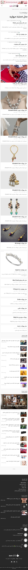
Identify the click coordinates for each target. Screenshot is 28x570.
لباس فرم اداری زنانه (22, 489)
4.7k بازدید (15, 310)
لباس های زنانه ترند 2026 (14, 359)
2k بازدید (15, 218)
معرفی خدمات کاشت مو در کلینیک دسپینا (11, 383)
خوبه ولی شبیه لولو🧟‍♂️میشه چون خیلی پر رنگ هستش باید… (12, 546)
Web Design (23, 482)
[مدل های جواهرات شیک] (14, 53)
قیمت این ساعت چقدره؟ (17, 535)
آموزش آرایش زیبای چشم (15, 517)
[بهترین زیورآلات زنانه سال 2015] (14, 74)
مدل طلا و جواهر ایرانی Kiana (20, 23)
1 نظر (25, 282)
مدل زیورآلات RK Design (21, 243)
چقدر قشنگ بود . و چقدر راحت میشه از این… (13, 540)
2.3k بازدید (15, 139)
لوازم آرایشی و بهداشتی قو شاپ (20, 491)
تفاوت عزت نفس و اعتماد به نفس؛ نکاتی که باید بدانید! (10, 456)
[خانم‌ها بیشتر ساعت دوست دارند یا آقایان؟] (23, 379)
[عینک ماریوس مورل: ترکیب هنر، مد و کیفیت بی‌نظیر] (23, 444)
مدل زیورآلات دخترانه (22, 326)
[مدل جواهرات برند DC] (14, 32)
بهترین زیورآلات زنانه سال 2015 (20, 84)
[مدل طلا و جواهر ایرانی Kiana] (14, 21)
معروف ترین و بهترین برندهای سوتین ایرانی (11, 449)
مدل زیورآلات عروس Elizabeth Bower (17, 110)
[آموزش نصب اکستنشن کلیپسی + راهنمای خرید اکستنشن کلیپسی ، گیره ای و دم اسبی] (23, 420)
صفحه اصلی (25, 9)
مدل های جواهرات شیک (21, 56)
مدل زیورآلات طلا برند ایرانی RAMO (13, 498)
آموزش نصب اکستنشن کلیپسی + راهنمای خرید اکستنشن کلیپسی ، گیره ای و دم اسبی (10, 419)
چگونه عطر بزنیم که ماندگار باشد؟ (13, 346)
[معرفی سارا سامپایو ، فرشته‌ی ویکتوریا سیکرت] (24, 512)
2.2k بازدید (15, 192)
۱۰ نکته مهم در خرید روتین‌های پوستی (12, 437)
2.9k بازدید (15, 85)
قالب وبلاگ (24, 487)
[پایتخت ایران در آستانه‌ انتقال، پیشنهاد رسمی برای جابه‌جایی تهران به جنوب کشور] (23, 426)
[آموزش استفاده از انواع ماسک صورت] (23, 463)
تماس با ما (8, 558)
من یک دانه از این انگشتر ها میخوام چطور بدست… (12, 530)
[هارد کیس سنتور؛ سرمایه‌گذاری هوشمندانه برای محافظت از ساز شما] (23, 432)
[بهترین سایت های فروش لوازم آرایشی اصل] (14, 401)
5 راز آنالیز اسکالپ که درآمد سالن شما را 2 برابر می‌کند (10, 353)
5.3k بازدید (15, 46)
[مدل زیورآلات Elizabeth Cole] (14, 153)
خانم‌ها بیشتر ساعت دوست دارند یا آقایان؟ (11, 377)
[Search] (2, 6)
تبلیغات (17, 558)
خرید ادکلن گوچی (23, 484)
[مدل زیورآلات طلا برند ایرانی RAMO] (24, 500)
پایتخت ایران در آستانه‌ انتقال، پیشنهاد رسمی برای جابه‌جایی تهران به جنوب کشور (10, 425)
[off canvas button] (26, 5)
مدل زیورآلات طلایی (22, 308)
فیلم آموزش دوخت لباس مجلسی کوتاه (13, 504)
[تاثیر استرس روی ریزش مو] (23, 373)
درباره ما (20, 558)
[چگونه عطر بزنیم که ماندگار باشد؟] (23, 348)
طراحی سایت (23, 486)
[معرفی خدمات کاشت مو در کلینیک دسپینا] (23, 385)
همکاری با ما (12, 558)
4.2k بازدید (15, 272)
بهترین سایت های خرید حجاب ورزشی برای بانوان (10, 340)
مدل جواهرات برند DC (22, 34)
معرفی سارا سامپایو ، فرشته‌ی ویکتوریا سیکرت (12, 511)
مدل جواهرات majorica (21, 270)
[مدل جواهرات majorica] (14, 260)
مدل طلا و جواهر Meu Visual (20, 280)
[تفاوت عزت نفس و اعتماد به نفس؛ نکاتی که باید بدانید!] (23, 457)
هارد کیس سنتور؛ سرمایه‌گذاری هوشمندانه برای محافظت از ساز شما (10, 431)
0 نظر (25, 25)
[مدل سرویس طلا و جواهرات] (14, 42)
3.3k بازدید (15, 282)
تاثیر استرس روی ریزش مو (14, 371)
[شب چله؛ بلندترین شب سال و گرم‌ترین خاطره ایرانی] (23, 414)
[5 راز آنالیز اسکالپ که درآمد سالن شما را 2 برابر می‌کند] (23, 354)
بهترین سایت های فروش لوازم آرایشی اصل (17, 406)
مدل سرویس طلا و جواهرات (20, 44)
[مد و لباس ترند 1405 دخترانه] (23, 366)
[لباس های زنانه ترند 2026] (23, 360)
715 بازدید (18, 407)
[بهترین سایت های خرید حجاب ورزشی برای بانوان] (23, 342)
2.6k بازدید (15, 57)
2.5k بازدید (15, 25)
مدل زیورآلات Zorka (22, 299)
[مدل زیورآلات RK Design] (14, 233)
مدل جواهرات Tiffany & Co (20, 289)
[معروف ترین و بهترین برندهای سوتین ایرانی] (23, 450)
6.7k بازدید (15, 328)
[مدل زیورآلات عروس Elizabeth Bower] (14, 100)
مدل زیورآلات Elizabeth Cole (19, 163)
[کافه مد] (14, 555)
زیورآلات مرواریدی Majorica (20, 317)
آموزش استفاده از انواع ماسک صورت (12, 461)
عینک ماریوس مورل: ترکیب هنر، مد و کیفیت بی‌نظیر (11, 443)
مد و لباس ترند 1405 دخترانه (14, 365)
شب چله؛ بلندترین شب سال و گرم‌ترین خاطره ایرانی (11, 413)
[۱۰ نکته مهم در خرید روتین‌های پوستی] (23, 438)
